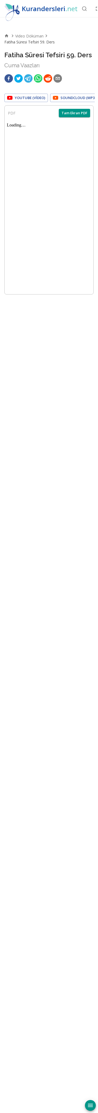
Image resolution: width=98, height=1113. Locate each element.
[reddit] (48, 78)
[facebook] (8, 78)
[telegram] (28, 78)
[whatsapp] (38, 78)
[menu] (90, 1105)
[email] (57, 78)
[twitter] (18, 78)
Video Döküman (29, 36)
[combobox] (84, 9)
